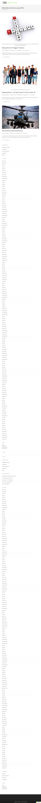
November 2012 (4, 256)
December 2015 (4, 223)
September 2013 (4, 240)
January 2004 (4, 411)
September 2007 (4, 359)
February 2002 (4, 431)
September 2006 (4, 380)
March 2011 (4, 287)
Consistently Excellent (5, 151)
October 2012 (4, 258)
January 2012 (4, 271)
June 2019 (3, 184)
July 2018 (3, 186)
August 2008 (4, 337)
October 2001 (4, 439)
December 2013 (4, 238)
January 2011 (4, 291)
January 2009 (4, 328)
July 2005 (3, 398)
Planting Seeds (4, 149)
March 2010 (4, 306)
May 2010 (3, 302)
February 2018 (4, 192)
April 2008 (3, 345)
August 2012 (4, 262)
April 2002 (3, 427)
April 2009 (3, 322)
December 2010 (4, 293)
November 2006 (4, 376)
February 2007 (4, 371)
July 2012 (3, 264)
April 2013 (3, 246)
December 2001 (4, 435)
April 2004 (3, 409)
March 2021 (4, 170)
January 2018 (4, 194)
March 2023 (4, 161)
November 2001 (4, 437)
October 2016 (4, 213)
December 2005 (4, 394)
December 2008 (4, 330)
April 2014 (3, 232)
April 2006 (3, 386)
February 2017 (4, 205)
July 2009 (3, 316)
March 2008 (4, 347)
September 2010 (4, 297)
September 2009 (4, 314)
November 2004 (4, 406)
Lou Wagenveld (4, 476)
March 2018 (4, 190)
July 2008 (3, 339)
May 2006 (3, 384)
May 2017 (3, 199)
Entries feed (4, 445)
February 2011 (4, 289)
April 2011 (3, 285)
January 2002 (4, 433)
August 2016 (4, 217)
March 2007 (4, 369)
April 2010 (3, 304)
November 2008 (4, 332)
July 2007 (3, 361)
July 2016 (3, 219)
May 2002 (3, 425)
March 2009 (4, 324)
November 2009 (4, 312)
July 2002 (3, 421)
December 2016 (4, 209)
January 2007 (4, 372)
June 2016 (3, 221)
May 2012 (3, 267)
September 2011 (4, 279)
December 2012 (4, 254)
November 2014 (4, 225)
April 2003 (3, 419)
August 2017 (4, 196)
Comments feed (4, 447)
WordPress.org (4, 448)
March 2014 (4, 234)
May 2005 (3, 402)
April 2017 (3, 201)
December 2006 (4, 374)
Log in (3, 444)
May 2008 (3, 343)
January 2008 (4, 351)
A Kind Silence (4, 153)
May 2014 (3, 231)
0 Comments (26, 50)
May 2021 (3, 166)
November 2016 (4, 211)
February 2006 (4, 390)
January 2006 (4, 392)
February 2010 (4, 308)
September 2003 (4, 415)
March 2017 (4, 203)
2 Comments (32, 94)
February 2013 (4, 250)
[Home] (2, 9)
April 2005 (3, 404)
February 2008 (4, 349)
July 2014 (3, 229)
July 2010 (3, 301)
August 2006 (4, 382)
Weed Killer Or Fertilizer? (6, 147)
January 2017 (4, 207)
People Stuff (20, 50)
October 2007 (4, 357)
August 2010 (4, 299)
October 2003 (4, 413)
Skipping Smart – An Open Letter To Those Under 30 (18, 92)
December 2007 (4, 353)
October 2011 (4, 277)
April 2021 (3, 168)
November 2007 (4, 355)
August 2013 (4, 242)
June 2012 (3, 266)
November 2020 (4, 178)
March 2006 (4, 388)
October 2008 (4, 334)
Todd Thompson (6, 50)
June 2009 (3, 318)
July (6, 9)
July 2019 (3, 182)
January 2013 (4, 252)
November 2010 (4, 295)
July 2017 (3, 197)
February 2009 (4, 326)
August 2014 (4, 227)
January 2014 (4, 236)
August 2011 (4, 281)
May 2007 (3, 365)
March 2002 (4, 429)
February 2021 (4, 172)
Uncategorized (25, 94)
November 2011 (4, 275)
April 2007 (3, 367)
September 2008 (4, 336)
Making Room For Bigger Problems (13, 48)
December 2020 (4, 176)
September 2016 (4, 215)
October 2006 (4, 378)
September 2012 (4, 260)
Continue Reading (7, 57)
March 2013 (4, 248)
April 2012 (3, 269)
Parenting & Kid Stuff (5, 775)
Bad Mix (3, 155)
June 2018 (3, 188)
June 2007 (3, 363)
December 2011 (4, 273)
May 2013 (3, 244)
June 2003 (3, 417)
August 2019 (4, 180)
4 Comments (25, 133)
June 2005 (3, 400)
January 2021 (4, 174)
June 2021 (3, 164)
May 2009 (3, 320)
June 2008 (3, 341)
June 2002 (3, 423)
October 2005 (4, 396)
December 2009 (4, 310)
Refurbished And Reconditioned (12, 131)
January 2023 (4, 162)
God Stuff (19, 133)
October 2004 (4, 407)
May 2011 (3, 283)
